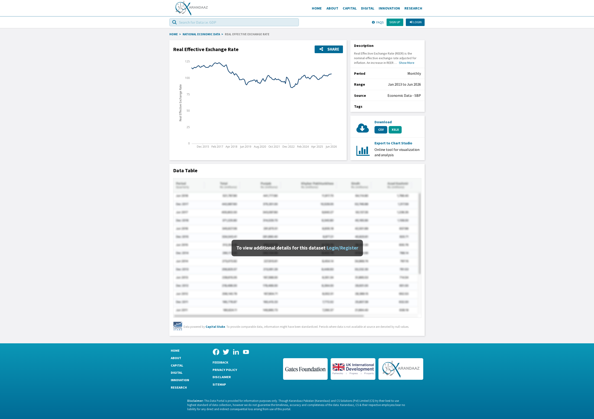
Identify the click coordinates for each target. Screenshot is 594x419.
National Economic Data (201, 34)
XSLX (395, 129)
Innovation (389, 8)
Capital (350, 8)
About (332, 8)
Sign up (394, 22)
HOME (173, 34)
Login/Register (342, 248)
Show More (406, 63)
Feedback (220, 362)
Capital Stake (215, 326)
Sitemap (219, 384)
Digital (367, 8)
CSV (381, 129)
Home (317, 8)
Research (413, 8)
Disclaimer (222, 377)
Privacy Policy (225, 370)
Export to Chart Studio (393, 143)
